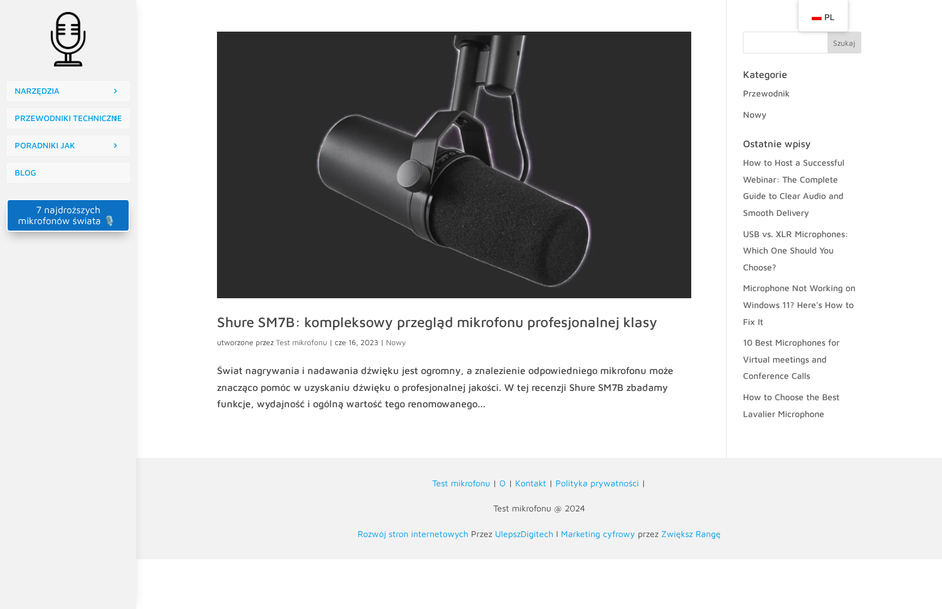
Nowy (396, 342)
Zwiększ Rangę (691, 534)
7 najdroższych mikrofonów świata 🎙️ (68, 215)
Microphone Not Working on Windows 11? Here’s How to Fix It (799, 304)
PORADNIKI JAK (45, 145)
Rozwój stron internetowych (413, 534)
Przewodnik (766, 93)
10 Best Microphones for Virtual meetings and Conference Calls (791, 359)
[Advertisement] (68, 304)
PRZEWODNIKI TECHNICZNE (68, 118)
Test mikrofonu (301, 342)
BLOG (25, 172)
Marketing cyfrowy (598, 534)
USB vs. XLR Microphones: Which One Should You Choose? (795, 250)
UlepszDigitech (524, 534)
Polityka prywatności (597, 483)
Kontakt (530, 483)
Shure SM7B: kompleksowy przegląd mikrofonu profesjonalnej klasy (437, 321)
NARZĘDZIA (37, 90)
